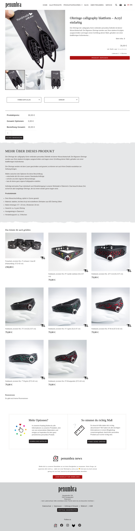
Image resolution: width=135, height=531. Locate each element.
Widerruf (84, 506)
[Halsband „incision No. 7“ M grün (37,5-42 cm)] (24, 359)
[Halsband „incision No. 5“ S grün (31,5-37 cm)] (67, 306)
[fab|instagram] (67, 525)
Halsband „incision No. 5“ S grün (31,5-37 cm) (64, 329)
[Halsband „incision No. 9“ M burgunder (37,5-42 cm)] (67, 359)
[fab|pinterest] (73, 525)
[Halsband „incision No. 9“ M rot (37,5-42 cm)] (110, 306)
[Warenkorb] (120, 5)
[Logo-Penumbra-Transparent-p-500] (13, 5)
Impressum (58, 506)
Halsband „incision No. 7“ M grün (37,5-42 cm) (21, 381)
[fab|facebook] (61, 525)
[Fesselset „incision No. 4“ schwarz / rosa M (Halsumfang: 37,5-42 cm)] (24, 245)
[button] (81, 5)
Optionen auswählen (24, 281)
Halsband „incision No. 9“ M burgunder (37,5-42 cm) (66, 381)
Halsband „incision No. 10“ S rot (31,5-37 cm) (107, 274)
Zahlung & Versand (71, 506)
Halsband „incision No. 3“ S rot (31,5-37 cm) (20, 329)
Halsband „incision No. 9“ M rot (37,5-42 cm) (106, 329)
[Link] (125, 5)
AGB (91, 506)
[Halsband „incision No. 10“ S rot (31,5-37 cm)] (110, 252)
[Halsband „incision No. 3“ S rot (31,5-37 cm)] (24, 306)
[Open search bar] (116, 5)
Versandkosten (122, 49)
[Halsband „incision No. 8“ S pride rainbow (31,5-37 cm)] (67, 252)
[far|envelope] (55, 525)
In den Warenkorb (14, 137)
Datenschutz (46, 506)
